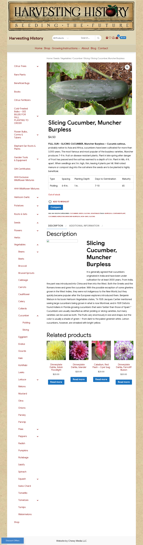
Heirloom (61, 216)
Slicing (87, 58)
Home (38, 48)
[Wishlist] (110, 37)
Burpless (108, 213)
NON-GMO (85, 216)
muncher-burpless (72, 216)
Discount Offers (12, 540)
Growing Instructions (65, 48)
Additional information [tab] (84, 225)
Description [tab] (55, 225)
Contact (103, 48)
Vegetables (66, 58)
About (85, 48)
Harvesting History (26, 38)
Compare (56, 207)
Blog (93, 48)
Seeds (56, 58)
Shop (47, 48)
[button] (127, 67)
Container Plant (119, 213)
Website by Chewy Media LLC (71, 541)
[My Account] (107, 37)
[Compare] (113, 37)
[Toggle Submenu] (37, 66)
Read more (56, 382)
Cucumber (77, 58)
